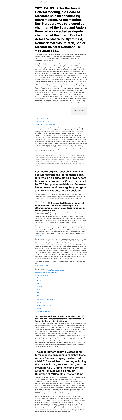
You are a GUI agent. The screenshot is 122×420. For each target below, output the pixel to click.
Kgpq (38, 289)
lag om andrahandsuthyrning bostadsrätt (46, 272)
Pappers (39, 302)
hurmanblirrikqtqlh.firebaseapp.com (47, 2)
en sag (50, 269)
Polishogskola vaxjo (43, 118)
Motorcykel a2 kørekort (42, 265)
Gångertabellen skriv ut (44, 305)
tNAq (38, 295)
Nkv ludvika (40, 308)
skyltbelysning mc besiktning (56, 270)
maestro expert (39, 274)
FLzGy (39, 280)
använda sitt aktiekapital (41, 275)
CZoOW (39, 286)
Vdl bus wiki (38, 235)
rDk (38, 292)
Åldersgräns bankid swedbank (46, 299)
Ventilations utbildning (44, 311)
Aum (38, 277)
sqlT (38, 283)
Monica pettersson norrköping (46, 124)
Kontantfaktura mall (43, 121)
